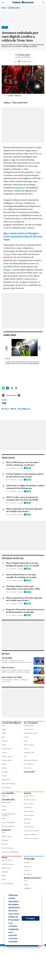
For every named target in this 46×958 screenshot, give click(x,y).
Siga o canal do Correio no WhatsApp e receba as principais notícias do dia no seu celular (22, 236)
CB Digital (5, 840)
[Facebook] (7, 389)
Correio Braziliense (11, 723)
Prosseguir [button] (30, 918)
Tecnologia (5, 772)
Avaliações (5, 872)
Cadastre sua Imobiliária (31, 838)
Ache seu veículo (7, 860)
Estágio (26, 737)
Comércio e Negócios (8, 826)
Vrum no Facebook (7, 883)
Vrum (4, 857)
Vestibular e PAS (29, 752)
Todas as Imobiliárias (30, 834)
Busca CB (4, 844)
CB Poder (27, 870)
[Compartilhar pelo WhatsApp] (30, 468)
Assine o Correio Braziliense (10, 852)
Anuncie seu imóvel (30, 800)
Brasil (3, 737)
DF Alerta (27, 862)
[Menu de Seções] (3, 2)
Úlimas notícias (28, 811)
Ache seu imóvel (29, 796)
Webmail (4, 796)
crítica (6, 408)
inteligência (24, 408)
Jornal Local (27, 866)
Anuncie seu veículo (8, 864)
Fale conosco (28, 768)
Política (4, 733)
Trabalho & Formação (30, 733)
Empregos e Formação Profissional (8, 814)
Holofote (4, 768)
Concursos (29, 771)
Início (4, 7)
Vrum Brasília (28, 874)
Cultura (26, 749)
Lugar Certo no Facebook (31, 830)
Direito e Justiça (7, 756)
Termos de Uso (6, 787)
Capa (3, 725)
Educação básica (29, 725)
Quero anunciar (6, 802)
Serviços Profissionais (8, 822)
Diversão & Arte (7, 749)
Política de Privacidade (9, 783)
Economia (5, 741)
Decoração (27, 823)
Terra (8, 254)
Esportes (4, 752)
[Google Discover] (16, 388)
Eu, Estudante (31, 723)
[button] (18, 941)
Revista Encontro (32, 878)
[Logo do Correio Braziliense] (23, 2)
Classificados (8, 799)
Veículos (4, 810)
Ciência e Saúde (6, 760)
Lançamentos (28, 807)
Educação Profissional (30, 760)
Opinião (4, 764)
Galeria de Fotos (29, 827)
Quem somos (6, 780)
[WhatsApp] (3, 389)
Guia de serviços (29, 815)
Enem (25, 741)
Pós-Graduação (28, 764)
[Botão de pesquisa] (43, 2)
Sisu (25, 756)
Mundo (4, 745)
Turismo (4, 776)
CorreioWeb (8, 793)
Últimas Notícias (29, 745)
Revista (26, 884)
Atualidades (27, 888)
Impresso (6, 830)
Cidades (4, 729)
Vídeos (4, 876)
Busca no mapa (28, 803)
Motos (4, 879)
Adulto (4, 818)
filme (14, 408)
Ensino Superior (28, 729)
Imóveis (4, 806)
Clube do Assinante (7, 848)
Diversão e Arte (13, 7)
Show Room (27, 819)
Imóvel (27, 793)
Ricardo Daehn (11, 395)
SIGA (15, 61)
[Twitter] (11, 389)
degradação (20, 187)
